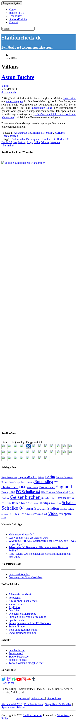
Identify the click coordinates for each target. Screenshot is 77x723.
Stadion (53, 508)
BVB (56, 482)
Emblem (46, 139)
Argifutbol (14, 607)
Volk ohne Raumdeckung (23, 629)
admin (5, 85)
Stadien (40, 508)
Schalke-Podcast (18, 659)
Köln (24, 503)
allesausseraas (16, 604)
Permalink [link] (8, 145)
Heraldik (48, 132)
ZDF (3, 517)
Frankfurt (5, 498)
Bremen (30, 482)
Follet (4, 718)
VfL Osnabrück (40, 514)
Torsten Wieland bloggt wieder (26, 662)
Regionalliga (56, 503)
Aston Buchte (17, 77)
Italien (16, 503)
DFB (23, 487)
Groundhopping (48, 498)
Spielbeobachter (18, 620)
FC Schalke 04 (28, 492)
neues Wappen (14, 101)
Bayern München (27, 477)
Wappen (55, 142)
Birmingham (33, 139)
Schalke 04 (13, 508)
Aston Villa (69, 98)
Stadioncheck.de (21, 37)
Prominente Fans (33, 704)
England (37, 132)
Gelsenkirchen (25, 497)
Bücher (21, 707)
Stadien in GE (17, 12)
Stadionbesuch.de (18, 656)
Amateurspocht (22, 132)
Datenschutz (38, 698)
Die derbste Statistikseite (22, 613)
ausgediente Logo (42, 107)
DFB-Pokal (32, 487)
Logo (30, 142)
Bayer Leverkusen (9, 477)
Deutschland (9, 487)
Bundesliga (43, 481)
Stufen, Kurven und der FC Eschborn (30, 623)
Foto (71, 492)
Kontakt (13, 22)
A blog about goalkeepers (23, 600)
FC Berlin (58, 139)
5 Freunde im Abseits (21, 594)
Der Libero (15, 610)
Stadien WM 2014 (11, 704)
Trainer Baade (17, 626)
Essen (4, 492)
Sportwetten (8, 707)
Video (53, 513)
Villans (45, 142)
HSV (9, 503)
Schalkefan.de (17, 650)
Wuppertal (66, 514)
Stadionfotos (54, 698)
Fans (12, 492)
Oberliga (44, 503)
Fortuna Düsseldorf (57, 492)
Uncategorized (9, 135)
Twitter (18, 514)
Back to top (8, 682)
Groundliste (15, 15)
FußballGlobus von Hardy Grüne (27, 616)
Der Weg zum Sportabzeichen (25, 577)
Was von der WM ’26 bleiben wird (28, 537)
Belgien (41, 477)
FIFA (43, 492)
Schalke (69, 502)
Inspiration (19, 142)
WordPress (63, 715)
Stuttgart (4, 514)
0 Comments (8, 92)
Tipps (11, 514)
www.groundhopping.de (22, 632)
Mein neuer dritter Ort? (22, 534)
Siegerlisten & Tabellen (58, 704)
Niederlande (33, 503)
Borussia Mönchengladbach (13, 482)
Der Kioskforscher (19, 574)
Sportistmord (16, 653)
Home (12, 9)
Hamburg (61, 497)
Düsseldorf (47, 487)
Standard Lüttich (67, 509)
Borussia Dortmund (64, 477)
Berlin (50, 477)
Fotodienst (14, 597)
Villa (37, 142)
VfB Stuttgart (28, 514)
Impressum (22, 698)
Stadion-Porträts (18, 19)
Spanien (29, 509)
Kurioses (60, 132)
